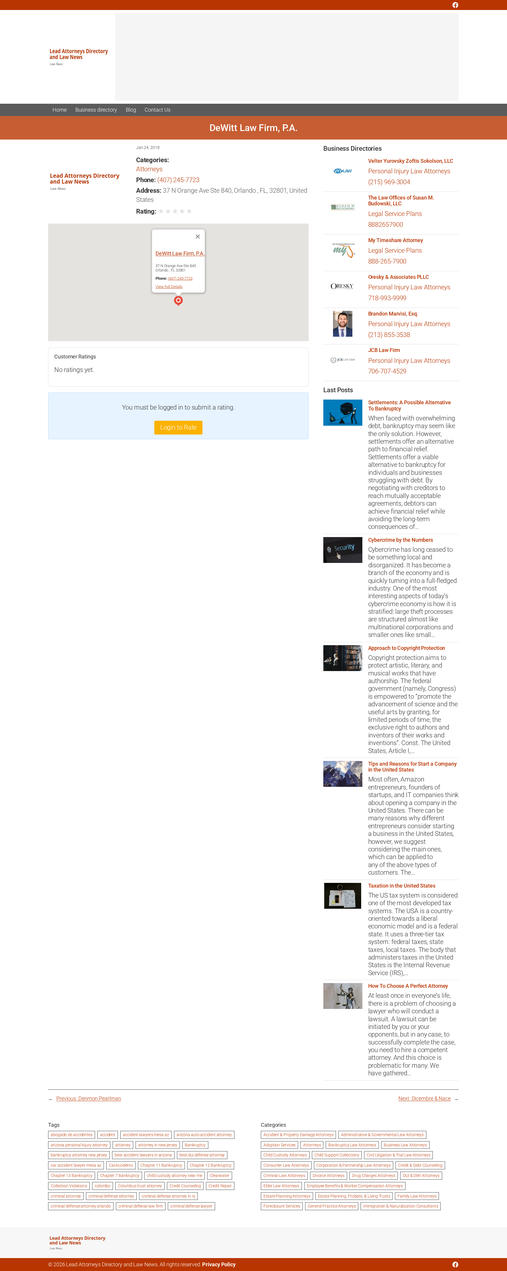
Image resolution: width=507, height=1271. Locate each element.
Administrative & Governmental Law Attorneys (382, 1134)
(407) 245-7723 (178, 180)
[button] (178, 302)
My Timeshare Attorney (395, 240)
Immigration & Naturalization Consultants (400, 1206)
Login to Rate (178, 427)
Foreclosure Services (281, 1206)
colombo (102, 1185)
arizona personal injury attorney (79, 1145)
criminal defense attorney (111, 1196)
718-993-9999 (387, 298)
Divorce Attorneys (328, 1175)
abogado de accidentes (71, 1134)
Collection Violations (69, 1185)
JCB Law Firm (384, 350)
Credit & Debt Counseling (420, 1165)
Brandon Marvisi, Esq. (393, 314)
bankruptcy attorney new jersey (79, 1155)
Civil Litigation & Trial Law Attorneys (398, 1155)
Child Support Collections (337, 1155)
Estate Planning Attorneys (286, 1196)
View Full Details (169, 286)
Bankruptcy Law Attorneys (352, 1145)
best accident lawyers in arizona (143, 1155)
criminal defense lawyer (191, 1206)
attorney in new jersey (157, 1145)
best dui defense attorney (202, 1155)
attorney (123, 1145)
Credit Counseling (185, 1185)
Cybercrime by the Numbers (400, 540)
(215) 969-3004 (389, 182)
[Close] (198, 236)
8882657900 (385, 224)
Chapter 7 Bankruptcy (119, 1175)
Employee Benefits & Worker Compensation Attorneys (355, 1185)
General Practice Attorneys (332, 1206)
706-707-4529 (387, 371)
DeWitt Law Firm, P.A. (180, 253)
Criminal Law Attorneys (284, 1175)
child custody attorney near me (174, 1175)
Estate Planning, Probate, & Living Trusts (354, 1196)
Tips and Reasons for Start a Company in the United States (412, 767)
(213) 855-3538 (389, 334)
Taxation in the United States (401, 886)
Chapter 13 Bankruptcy (71, 1175)
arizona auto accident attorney (204, 1134)
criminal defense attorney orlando (81, 1206)
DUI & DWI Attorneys (421, 1175)
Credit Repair (220, 1185)
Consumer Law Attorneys (286, 1165)
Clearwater (219, 1175)
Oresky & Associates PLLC (398, 277)
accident (107, 1134)
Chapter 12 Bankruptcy (210, 1165)
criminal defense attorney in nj (168, 1196)
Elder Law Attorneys (281, 1185)
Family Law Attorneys (417, 1196)
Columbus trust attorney (140, 1185)
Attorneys (149, 169)
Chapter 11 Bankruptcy (161, 1165)
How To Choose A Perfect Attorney (408, 986)
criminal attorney (66, 1196)
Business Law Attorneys (405, 1145)
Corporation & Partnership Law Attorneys (354, 1165)
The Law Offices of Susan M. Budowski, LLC (401, 201)
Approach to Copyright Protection (406, 648)
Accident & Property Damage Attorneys (298, 1134)
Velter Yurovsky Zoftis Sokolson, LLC (410, 161)
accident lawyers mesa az (146, 1134)
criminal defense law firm (141, 1206)
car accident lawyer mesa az (76, 1165)
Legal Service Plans (395, 213)
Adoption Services (279, 1145)
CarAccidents (121, 1165)
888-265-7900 (387, 261)
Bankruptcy (195, 1145)
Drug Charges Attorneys (373, 1175)
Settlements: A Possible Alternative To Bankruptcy (409, 405)
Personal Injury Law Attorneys (409, 171)
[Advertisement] (287, 60)
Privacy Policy (219, 1264)
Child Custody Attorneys (285, 1155)
